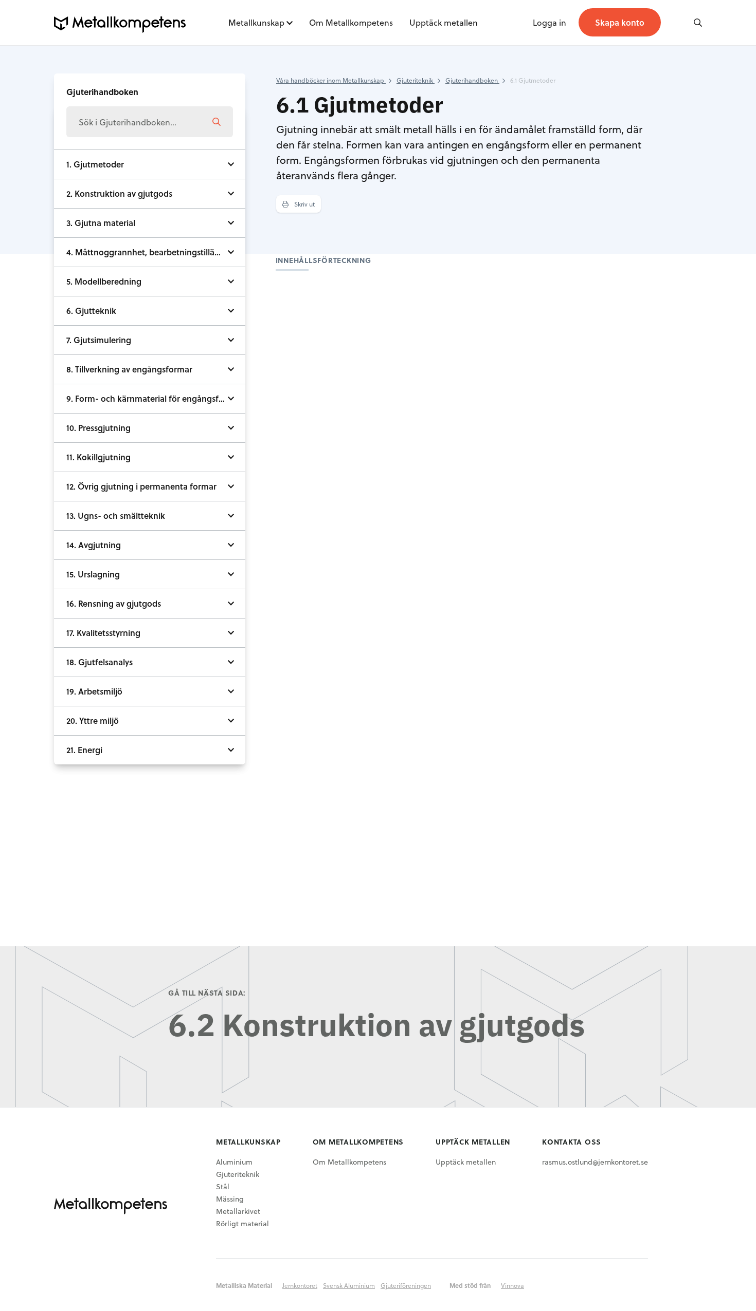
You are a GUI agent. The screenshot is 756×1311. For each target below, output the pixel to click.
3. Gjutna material (100, 223)
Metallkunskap (256, 22)
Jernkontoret (299, 1285)
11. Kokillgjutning (98, 457)
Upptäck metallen (443, 22)
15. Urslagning (93, 574)
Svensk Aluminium (349, 1285)
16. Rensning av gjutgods (113, 603)
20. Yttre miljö (92, 720)
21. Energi (84, 750)
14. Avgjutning (93, 545)
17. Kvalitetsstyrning (103, 633)
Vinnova (512, 1285)
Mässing (230, 1198)
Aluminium (234, 1161)
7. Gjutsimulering (98, 340)
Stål (222, 1186)
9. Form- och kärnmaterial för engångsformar (154, 398)
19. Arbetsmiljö (94, 691)
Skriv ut (304, 204)
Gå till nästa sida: (207, 992)
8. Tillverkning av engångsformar (129, 369)
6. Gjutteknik (91, 310)
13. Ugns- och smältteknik (115, 515)
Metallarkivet (238, 1211)
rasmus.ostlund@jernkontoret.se (595, 1161)
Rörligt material (242, 1223)
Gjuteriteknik (237, 1174)
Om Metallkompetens (351, 22)
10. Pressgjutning (98, 428)
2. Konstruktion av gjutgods (119, 193)
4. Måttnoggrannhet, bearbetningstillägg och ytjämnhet (155, 252)
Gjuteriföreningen (406, 1285)
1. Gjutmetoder (95, 164)
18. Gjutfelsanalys (99, 662)
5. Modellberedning (103, 281)
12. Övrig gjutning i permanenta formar (141, 486)
